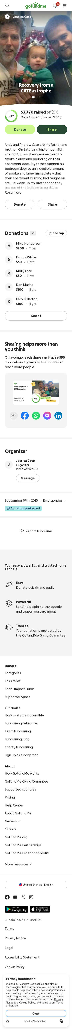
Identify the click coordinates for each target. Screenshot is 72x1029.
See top (58, 233)
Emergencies (52, 500)
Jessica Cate (25, 460)
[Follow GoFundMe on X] (23, 897)
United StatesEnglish (38, 884)
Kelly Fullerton (26, 299)
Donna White (26, 257)
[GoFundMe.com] (35, 5)
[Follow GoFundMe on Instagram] (31, 897)
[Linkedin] (58, 415)
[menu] (65, 6)
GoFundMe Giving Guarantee (44, 635)
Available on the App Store (40, 909)
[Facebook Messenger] (47, 415)
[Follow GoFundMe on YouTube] (15, 897)
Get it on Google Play (16, 909)
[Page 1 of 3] (33, 97)
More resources (16, 864)
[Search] (7, 6)
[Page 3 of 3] (39, 97)
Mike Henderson (28, 243)
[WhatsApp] (36, 415)
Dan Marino (25, 284)
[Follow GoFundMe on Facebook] (7, 897)
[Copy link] (14, 415)
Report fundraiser (38, 531)
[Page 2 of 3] (37, 97)
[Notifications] (55, 6)
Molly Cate (24, 271)
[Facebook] (25, 415)
